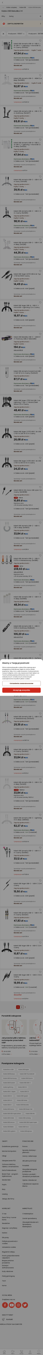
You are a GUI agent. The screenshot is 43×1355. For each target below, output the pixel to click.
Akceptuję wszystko (21, 690)
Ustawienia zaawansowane (21, 683)
